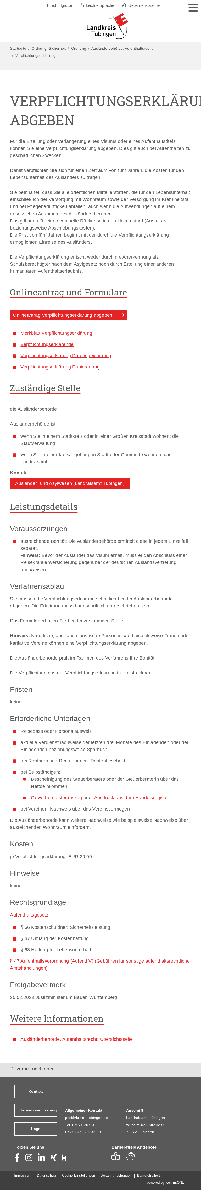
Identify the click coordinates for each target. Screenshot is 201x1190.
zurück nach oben (36, 1068)
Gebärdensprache (144, 5)
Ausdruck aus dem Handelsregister (131, 797)
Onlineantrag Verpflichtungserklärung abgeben (62, 315)
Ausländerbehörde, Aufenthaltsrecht (122, 48)
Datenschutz (47, 1175)
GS (132, 1158)
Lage (35, 1129)
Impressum (22, 1175)
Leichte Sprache (100, 5)
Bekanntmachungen (115, 1175)
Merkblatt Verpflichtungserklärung (56, 333)
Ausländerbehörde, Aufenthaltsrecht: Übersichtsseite (76, 1039)
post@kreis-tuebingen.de (86, 1117)
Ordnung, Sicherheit (49, 48)
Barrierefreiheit (148, 1175)
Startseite (18, 48)
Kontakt (36, 1091)
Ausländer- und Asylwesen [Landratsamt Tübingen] (69, 483)
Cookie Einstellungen (78, 1175)
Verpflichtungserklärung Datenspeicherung (65, 355)
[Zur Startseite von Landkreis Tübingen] (99, 26)
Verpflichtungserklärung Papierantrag (60, 367)
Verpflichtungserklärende (47, 344)
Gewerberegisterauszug (56, 797)
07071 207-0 (83, 1125)
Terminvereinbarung (38, 1110)
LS (117, 1158)
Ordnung (78, 48)
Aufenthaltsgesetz (29, 915)
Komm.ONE (175, 1183)
